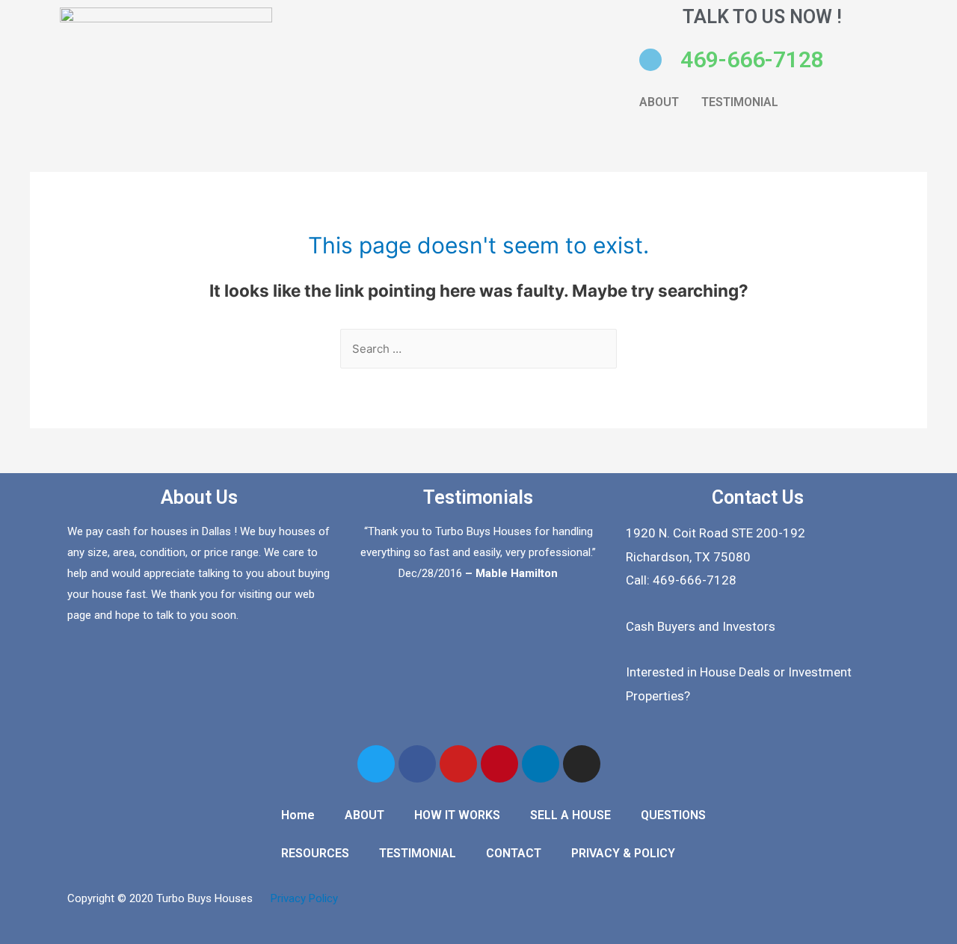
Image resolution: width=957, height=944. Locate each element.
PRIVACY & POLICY (623, 853)
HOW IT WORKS (457, 815)
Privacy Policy (304, 898)
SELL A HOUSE (570, 815)
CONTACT (513, 853)
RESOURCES (315, 853)
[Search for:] (478, 349)
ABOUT (659, 102)
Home (298, 815)
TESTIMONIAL (739, 102)
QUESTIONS (673, 815)
